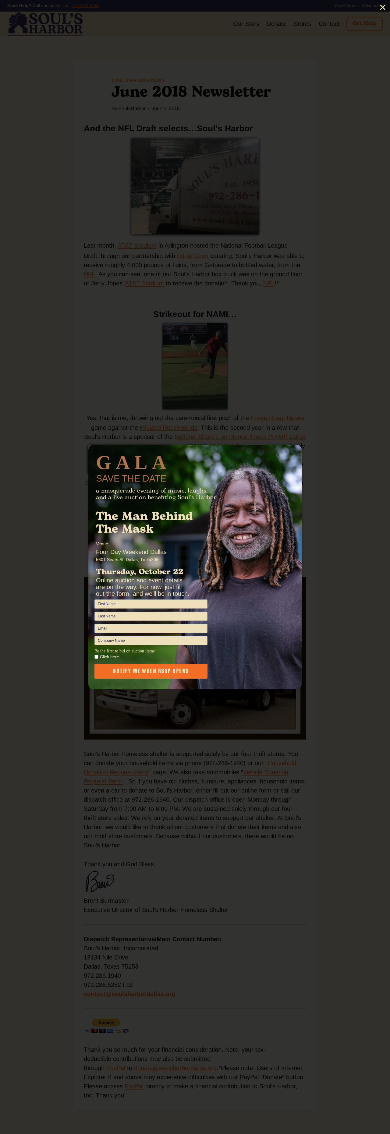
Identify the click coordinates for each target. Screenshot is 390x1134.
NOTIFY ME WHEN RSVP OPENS (151, 671)
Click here (109, 656)
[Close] (382, 7)
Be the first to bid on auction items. (125, 651)
